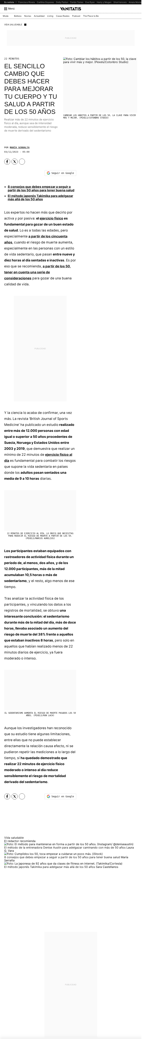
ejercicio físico (51, 218)
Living (50, 16)
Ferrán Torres (76, 2)
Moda (5, 16)
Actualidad (39, 16)
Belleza (17, 16)
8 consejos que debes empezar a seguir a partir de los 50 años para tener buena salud (41, 188)
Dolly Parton (62, 2)
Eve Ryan (90, 2)
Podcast (76, 16)
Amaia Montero (136, 2)
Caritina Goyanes (45, 2)
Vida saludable (13, 24)
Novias (27, 16)
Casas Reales (62, 16)
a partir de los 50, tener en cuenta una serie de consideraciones (37, 272)
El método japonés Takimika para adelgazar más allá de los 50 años (40, 197)
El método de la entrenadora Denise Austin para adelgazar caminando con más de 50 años (65, 847)
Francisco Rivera (26, 2)
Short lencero (120, 2)
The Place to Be (91, 16)
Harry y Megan (104, 2)
